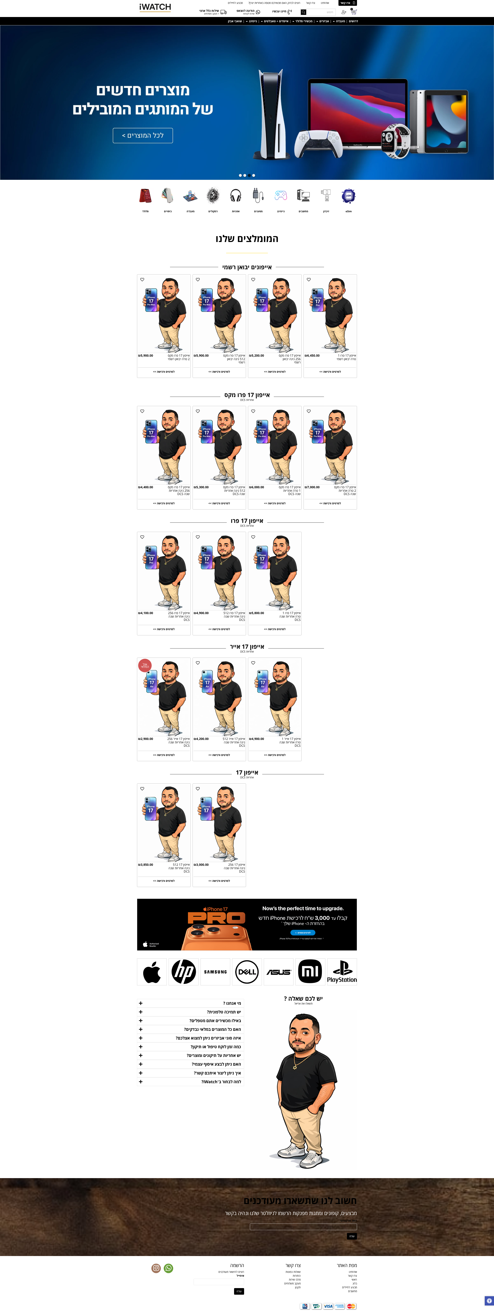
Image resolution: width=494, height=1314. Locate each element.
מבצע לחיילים (235, 3)
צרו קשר (345, 3)
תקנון (298, 1287)
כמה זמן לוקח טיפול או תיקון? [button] (216, 1046)
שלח (351, 1236)
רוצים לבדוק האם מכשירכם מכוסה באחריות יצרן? (274, 3)
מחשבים (303, 211)
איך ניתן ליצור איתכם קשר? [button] (217, 1073)
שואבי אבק (235, 21)
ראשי (354, 1279)
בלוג (355, 1283)
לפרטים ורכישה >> (164, 371)
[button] (253, 175)
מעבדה (340, 21)
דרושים (353, 21)
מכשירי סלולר (303, 21)
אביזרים (324, 21)
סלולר (145, 211)
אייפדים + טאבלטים (275, 21)
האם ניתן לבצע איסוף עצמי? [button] (216, 1064)
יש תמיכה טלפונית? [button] (224, 1012)
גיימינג (252, 21)
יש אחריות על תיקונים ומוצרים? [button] (214, 1055)
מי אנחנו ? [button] (232, 1003)
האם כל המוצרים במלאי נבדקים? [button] (212, 1029)
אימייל (240, 1275)
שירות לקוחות (249, 13)
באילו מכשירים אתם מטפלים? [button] (215, 1020)
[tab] (190, 1003)
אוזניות (235, 211)
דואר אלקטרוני (348, 1220)
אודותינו (325, 3)
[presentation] (0, 27)
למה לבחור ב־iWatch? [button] (221, 1081)
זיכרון (326, 211)
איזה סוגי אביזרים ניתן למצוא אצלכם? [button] (208, 1038)
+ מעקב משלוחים (211, 13)
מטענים (258, 211)
